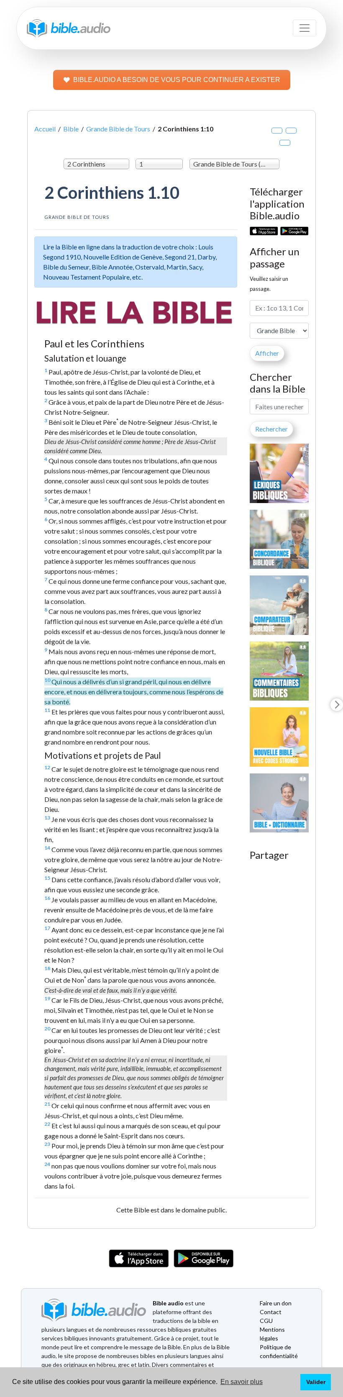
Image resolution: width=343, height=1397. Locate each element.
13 (47, 817)
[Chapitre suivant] (336, 704)
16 (47, 898)
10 (47, 680)
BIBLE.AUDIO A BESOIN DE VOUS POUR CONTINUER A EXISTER (176, 79)
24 (47, 1164)
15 (47, 878)
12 (47, 767)
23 (47, 1144)
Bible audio (168, 1303)
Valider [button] (315, 1382)
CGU (266, 1320)
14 (47, 848)
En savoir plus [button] (241, 1381)
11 (47, 710)
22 (47, 1124)
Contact (271, 1311)
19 (47, 998)
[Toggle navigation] (304, 28)
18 (47, 968)
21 (47, 1104)
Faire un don (276, 1303)
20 (47, 1028)
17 (47, 928)
